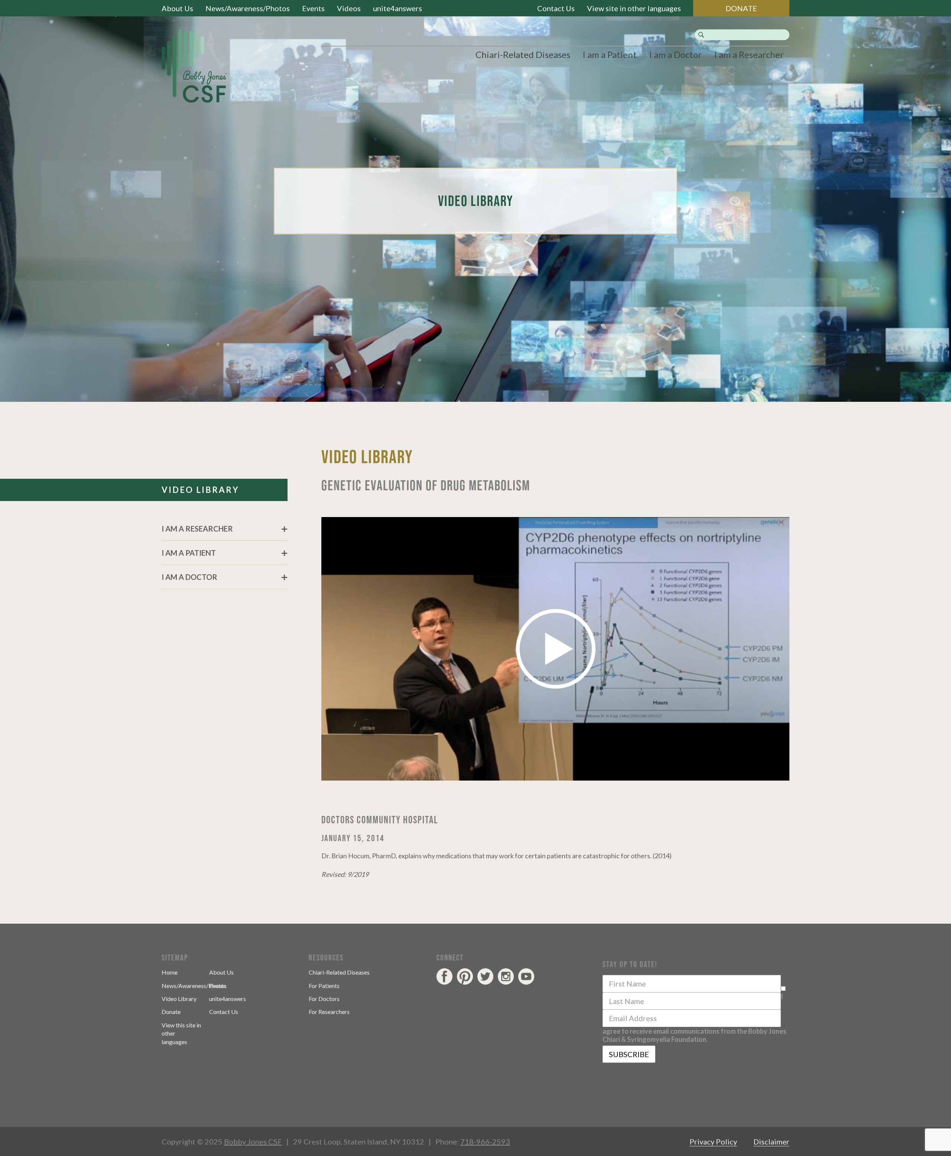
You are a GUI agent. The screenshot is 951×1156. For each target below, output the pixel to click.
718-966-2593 (485, 1141)
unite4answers (397, 8)
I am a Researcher (749, 54)
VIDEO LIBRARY (200, 490)
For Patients (324, 985)
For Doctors (324, 998)
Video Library (179, 998)
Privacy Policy (713, 1141)
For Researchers (329, 1011)
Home (170, 972)
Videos (349, 8)
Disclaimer (771, 1141)
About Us (177, 8)
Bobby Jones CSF (253, 1141)
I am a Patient (609, 54)
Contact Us (556, 8)
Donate (171, 1011)
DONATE (741, 8)
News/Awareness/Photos (247, 8)
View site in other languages (634, 8)
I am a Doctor (675, 54)
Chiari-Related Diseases (523, 54)
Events (313, 8)
